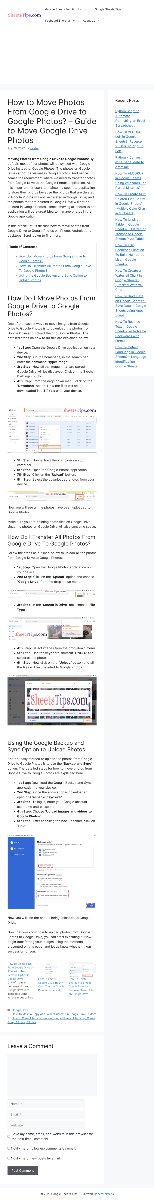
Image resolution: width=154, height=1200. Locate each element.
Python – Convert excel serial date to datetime (129, 162)
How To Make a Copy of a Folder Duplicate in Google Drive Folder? (54, 1014)
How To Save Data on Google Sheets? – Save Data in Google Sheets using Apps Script (130, 305)
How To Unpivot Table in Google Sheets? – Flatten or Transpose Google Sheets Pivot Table (130, 229)
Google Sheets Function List (64, 9)
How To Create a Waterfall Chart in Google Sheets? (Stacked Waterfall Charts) (129, 280)
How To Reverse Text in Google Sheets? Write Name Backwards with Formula (130, 331)
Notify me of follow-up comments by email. (43, 1148)
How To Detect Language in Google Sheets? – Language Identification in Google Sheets (130, 356)
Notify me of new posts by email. (36, 1158)
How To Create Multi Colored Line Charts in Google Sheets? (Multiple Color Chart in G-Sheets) (130, 203)
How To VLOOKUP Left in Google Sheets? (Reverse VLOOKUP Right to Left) (129, 141)
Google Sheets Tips (108, 9)
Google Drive (20, 1010)
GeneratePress (104, 1194)
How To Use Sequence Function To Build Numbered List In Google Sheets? (130, 254)
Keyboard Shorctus (58, 20)
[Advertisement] (77, 58)
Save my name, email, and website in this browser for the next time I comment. (52, 1136)
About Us (89, 20)
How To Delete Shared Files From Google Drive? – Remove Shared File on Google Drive (81, 986)
